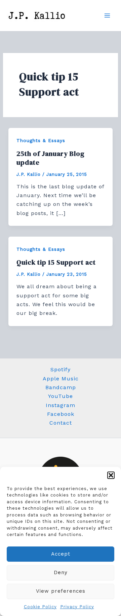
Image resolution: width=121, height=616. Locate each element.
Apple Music (61, 378)
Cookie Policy (40, 606)
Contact (60, 423)
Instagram (60, 405)
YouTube (60, 396)
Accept (60, 554)
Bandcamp (60, 387)
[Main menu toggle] (107, 15)
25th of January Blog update (50, 158)
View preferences (60, 591)
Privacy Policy (77, 606)
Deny (61, 572)
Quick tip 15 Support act (56, 262)
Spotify (60, 369)
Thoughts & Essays (40, 140)
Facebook (60, 414)
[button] (111, 475)
